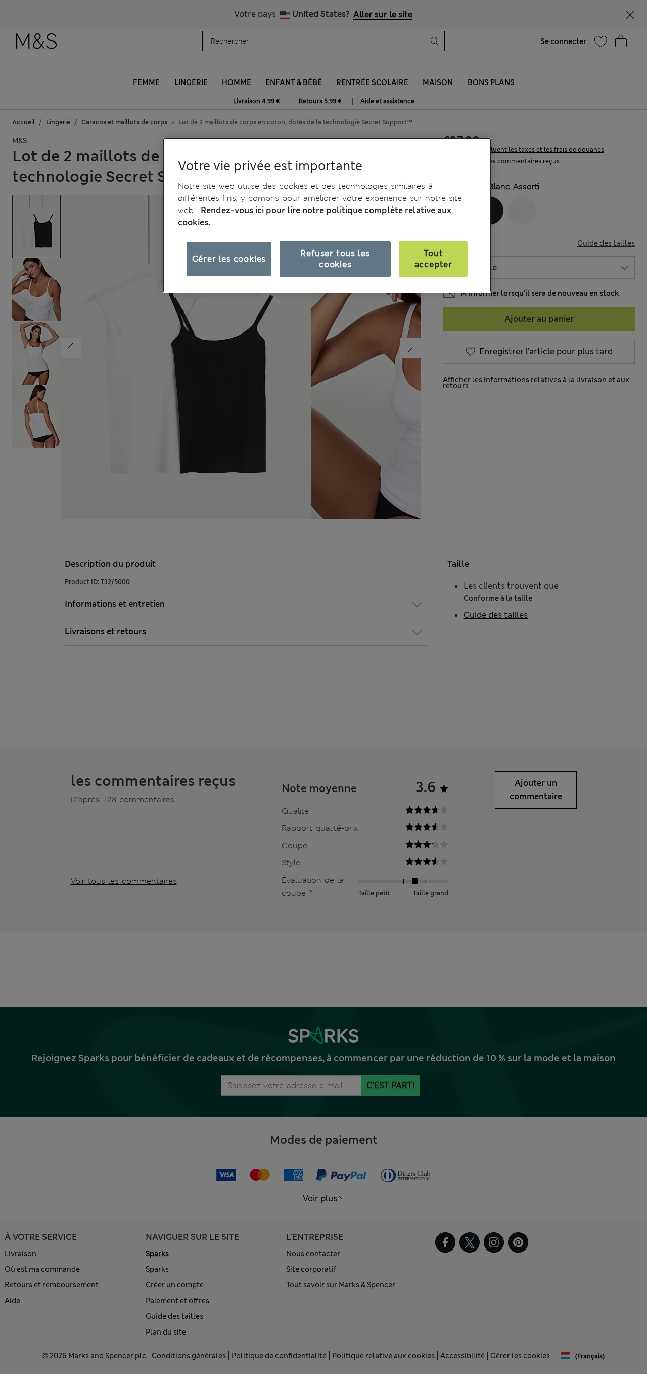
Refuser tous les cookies (335, 258)
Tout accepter (433, 258)
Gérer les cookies (229, 258)
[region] (327, 215)
